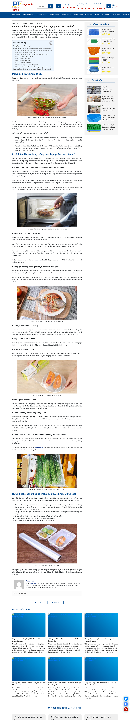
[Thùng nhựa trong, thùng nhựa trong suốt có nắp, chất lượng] (101, 625)
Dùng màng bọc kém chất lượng (25, 52)
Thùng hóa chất (102, 15)
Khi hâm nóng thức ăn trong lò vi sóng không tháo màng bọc (33, 50)
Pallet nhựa (42, 15)
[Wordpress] (22, 593)
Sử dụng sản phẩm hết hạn (23, 62)
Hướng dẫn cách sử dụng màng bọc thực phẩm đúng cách (32, 69)
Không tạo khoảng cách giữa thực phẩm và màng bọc (31, 54)
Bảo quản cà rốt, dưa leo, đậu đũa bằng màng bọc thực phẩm (33, 67)
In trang (39, 603)
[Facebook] (14, 593)
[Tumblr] (19, 593)
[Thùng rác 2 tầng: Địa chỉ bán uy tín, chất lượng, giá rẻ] (65, 625)
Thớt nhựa (66, 15)
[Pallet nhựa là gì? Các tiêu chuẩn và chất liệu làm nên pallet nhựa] (65, 669)
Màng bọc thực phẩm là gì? (22, 46)
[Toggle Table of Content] (50, 43)
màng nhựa (39, 447)
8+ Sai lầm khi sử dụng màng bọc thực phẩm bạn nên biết (32, 48)
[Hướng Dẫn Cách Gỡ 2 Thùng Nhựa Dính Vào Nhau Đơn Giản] (28, 669)
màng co (38, 260)
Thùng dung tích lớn (83, 15)
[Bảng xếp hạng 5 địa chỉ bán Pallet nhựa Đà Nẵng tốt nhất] (101, 669)
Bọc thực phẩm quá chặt (22, 60)
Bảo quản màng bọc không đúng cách (26, 64)
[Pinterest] (25, 593)
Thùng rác (54, 15)
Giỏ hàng (115, 6)
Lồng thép (116, 15)
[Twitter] (17, 593)
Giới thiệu (16, 15)
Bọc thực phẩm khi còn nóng (24, 56)
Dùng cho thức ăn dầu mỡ (23, 58)
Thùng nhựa (28, 15)
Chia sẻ (56, 603)
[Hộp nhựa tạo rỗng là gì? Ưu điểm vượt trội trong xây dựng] (28, 625)
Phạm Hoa (23, 23)
